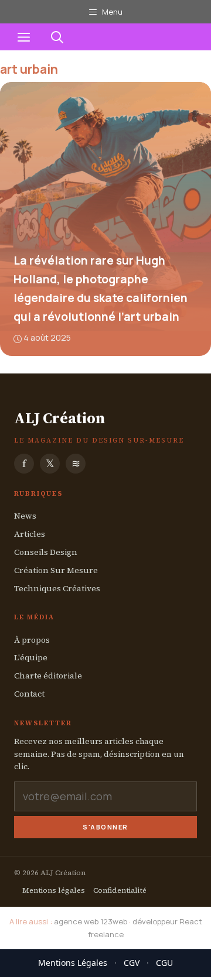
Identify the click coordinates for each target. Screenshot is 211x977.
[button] (57, 36)
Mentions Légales (72, 962)
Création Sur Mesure (56, 570)
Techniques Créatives (57, 588)
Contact (29, 694)
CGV (131, 962)
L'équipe (30, 657)
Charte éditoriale (48, 675)
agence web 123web (90, 921)
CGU (164, 962)
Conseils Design (45, 552)
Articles (29, 534)
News (25, 516)
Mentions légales (53, 890)
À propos (32, 640)
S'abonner (105, 826)
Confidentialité (120, 890)
